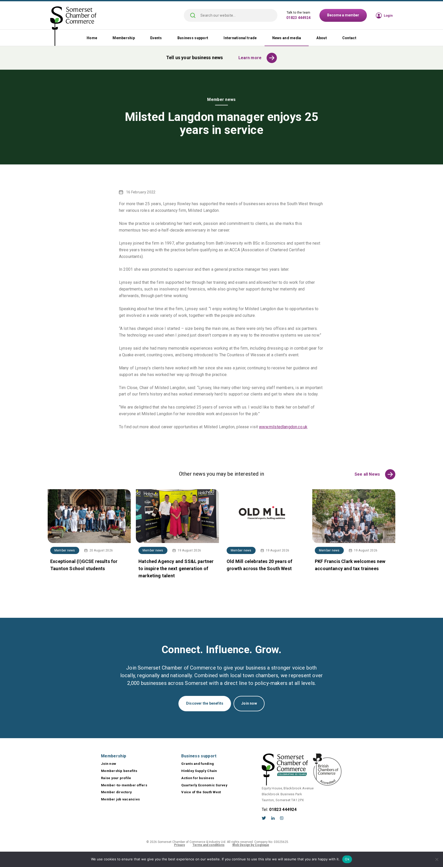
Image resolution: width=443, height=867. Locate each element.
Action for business (197, 778)
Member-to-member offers (124, 785)
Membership (124, 38)
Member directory (116, 792)
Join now (249, 703)
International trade (240, 38)
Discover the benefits (204, 703)
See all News (367, 474)
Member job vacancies (120, 799)
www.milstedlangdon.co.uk (283, 426)
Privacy (179, 845)
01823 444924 (298, 18)
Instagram (282, 818)
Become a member (343, 15)
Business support (192, 38)
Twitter (264, 818)
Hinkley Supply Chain (199, 771)
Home (92, 38)
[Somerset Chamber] (73, 26)
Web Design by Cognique (250, 845)
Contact (349, 38)
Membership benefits (119, 771)
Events (156, 38)
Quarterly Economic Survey (204, 785)
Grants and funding (197, 764)
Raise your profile (116, 778)
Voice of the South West (201, 792)
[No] (436, 859)
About (321, 38)
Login (388, 15)
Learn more (250, 57)
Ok (347, 859)
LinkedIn (273, 818)
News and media (286, 38)
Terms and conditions (209, 845)
